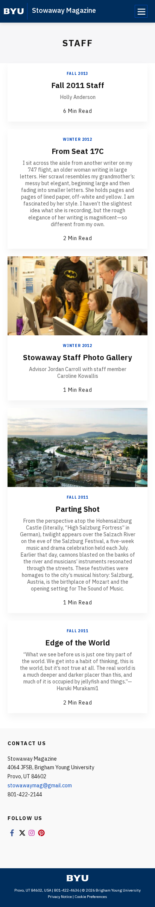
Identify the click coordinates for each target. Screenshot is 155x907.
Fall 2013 (77, 73)
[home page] (13, 11)
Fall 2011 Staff (77, 85)
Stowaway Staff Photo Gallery (77, 357)
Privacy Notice (60, 896)
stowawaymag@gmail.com (40, 785)
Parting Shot (77, 509)
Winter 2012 (77, 139)
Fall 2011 (77, 497)
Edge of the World (77, 643)
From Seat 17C (78, 151)
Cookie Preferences (90, 896)
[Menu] (141, 11)
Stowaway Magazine (64, 10)
